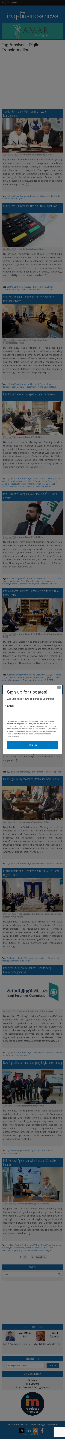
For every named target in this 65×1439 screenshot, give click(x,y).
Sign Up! (32, 745)
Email (10, 705)
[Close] (59, 687)
